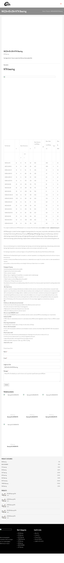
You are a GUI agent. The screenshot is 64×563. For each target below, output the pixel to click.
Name (5, 351)
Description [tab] (6, 65)
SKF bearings (37, 234)
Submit (6, 384)
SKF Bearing (4, 472)
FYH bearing (4, 467)
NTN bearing (4, 475)
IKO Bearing (4, 470)
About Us (37, 533)
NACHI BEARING (5, 464)
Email (5, 358)
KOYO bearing (4, 480)
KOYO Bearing (21, 537)
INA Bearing (4, 461)
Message (6, 371)
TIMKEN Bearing (5, 483)
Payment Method (38, 539)
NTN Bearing (20, 535)
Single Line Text (7, 364)
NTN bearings (30, 234)
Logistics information (39, 541)
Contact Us (37, 535)
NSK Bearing (4, 478)
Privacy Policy (38, 537)
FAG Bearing (4, 486)
